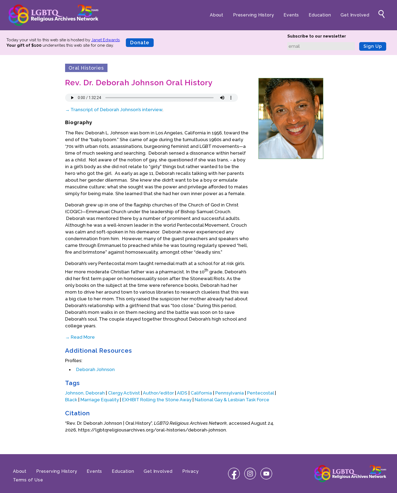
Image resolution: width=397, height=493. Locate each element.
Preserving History (253, 15)
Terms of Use (28, 479)
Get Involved (355, 15)
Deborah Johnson (95, 369)
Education (320, 15)
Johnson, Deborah (85, 393)
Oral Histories (86, 68)
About (216, 15)
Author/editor (158, 393)
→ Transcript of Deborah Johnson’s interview (113, 109)
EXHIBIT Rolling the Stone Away (156, 399)
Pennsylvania (229, 393)
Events (291, 15)
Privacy (190, 471)
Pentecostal (260, 393)
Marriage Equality (99, 399)
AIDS (182, 393)
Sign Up (373, 46)
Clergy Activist (124, 393)
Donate (139, 42)
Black (71, 399)
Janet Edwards (105, 40)
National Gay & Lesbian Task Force (232, 399)
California (201, 393)
